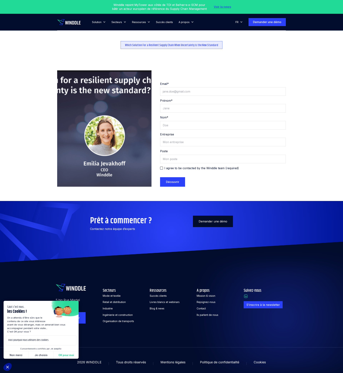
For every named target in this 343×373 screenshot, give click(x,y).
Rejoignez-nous (206, 302)
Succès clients (164, 22)
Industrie (108, 308)
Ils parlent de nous (207, 314)
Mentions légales (172, 362)
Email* (164, 84)
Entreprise (167, 134)
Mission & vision (206, 295)
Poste (164, 151)
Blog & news (157, 308)
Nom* (164, 117)
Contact (201, 308)
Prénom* (166, 100)
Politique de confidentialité (219, 362)
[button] (99, 22)
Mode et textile (112, 295)
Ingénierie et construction (118, 314)
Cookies (260, 362)
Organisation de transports (118, 321)
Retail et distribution (114, 302)
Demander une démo (267, 22)
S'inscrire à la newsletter (263, 305)
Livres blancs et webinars (165, 302)
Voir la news (222, 7)
